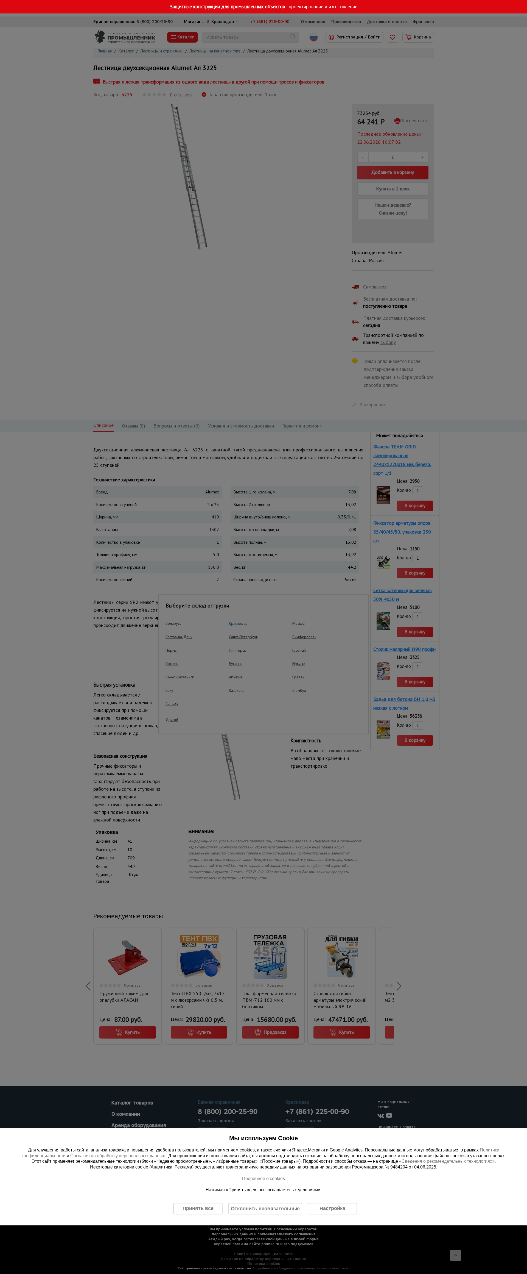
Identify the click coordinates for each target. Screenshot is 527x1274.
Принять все (198, 1208)
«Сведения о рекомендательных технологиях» (447, 1161)
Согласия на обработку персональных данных (118, 1155)
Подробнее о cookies (263, 1178)
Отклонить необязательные (265, 1208)
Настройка (332, 1208)
